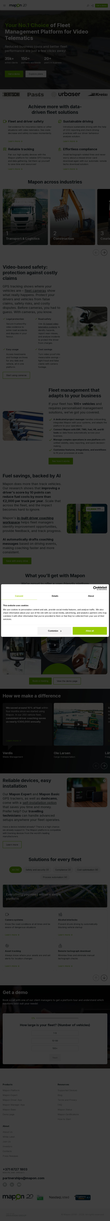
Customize (53, 631)
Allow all (90, 631)
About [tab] (91, 596)
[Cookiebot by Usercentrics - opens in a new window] (95, 588)
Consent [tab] (19, 596)
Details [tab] (55, 596)
